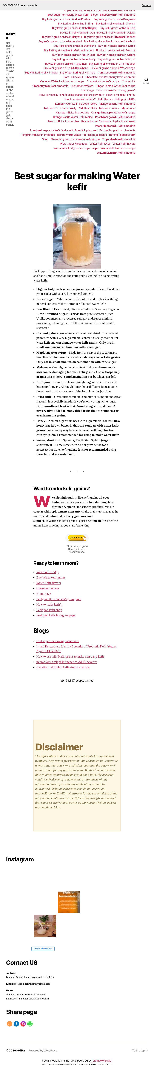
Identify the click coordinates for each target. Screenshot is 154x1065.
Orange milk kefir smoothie (72, 112)
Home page (43, 594)
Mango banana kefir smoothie (118, 103)
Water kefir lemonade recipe (118, 148)
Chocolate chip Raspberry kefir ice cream (110, 77)
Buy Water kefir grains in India (77, 72)
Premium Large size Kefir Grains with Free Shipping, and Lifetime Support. (74, 130)
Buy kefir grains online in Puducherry (73, 59)
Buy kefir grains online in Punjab (117, 59)
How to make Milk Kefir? (121, 94)
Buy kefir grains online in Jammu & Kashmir (110, 41)
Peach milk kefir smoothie (63, 121)
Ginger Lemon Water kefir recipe (116, 85)
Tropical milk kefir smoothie (119, 139)
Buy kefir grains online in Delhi (118, 28)
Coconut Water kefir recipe (103, 81)
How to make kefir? (49, 605)
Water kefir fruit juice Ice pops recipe (76, 148)
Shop (45, 139)
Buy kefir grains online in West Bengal (113, 68)
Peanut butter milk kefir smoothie (115, 125)
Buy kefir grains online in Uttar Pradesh (112, 63)
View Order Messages (74, 143)
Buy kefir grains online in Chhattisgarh (74, 28)
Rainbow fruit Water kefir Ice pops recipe (82, 134)
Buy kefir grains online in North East (73, 54)
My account (129, 108)
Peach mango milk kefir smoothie (115, 117)
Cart (66, 77)
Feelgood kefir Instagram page (55, 615)
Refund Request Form (122, 134)
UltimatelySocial (102, 1060)
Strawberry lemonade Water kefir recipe (75, 139)
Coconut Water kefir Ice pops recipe (62, 81)
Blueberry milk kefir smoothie (118, 14)
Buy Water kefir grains (50, 577)
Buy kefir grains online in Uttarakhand (66, 68)
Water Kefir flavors (48, 583)
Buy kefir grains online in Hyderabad (60, 41)
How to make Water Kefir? (80, 99)
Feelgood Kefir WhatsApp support (58, 599)
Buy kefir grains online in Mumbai (116, 50)
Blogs (94, 14)
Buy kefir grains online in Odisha (116, 54)
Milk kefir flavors (109, 108)
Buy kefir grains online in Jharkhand (75, 45)
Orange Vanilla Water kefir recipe (73, 117)
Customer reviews (82, 85)
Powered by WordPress (42, 1050)
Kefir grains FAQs (125, 99)
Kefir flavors (105, 99)
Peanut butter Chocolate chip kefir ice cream (108, 121)
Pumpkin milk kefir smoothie (38, 134)
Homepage (87, 90)
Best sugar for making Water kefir (68, 14)
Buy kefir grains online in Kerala (117, 45)
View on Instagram (43, 948)
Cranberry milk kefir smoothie (50, 85)
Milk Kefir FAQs (88, 108)
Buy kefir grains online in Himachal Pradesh (110, 36)
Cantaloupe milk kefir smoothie (117, 72)
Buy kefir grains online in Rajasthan (66, 63)
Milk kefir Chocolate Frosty (60, 108)
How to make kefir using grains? (116, 90)
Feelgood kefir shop (49, 610)
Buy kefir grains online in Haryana (62, 36)
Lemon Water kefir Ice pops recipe (76, 103)
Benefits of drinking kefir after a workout (62, 667)
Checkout (77, 77)
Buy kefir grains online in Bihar (76, 23)
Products (130, 130)
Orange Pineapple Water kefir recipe (113, 112)
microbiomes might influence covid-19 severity (66, 662)
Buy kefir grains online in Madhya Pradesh (69, 50)
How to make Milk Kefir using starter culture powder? (71, 94)
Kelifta (10, 36)
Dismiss (146, 5)
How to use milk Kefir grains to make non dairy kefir (70, 657)
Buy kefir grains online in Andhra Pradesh (66, 19)
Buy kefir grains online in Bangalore (115, 19)
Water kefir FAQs (100, 143)
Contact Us (129, 81)
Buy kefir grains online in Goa (77, 32)
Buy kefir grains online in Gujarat (116, 32)
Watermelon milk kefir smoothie (116, 152)
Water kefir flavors (124, 143)
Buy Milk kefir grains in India (41, 72)
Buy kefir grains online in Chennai (116, 23)
